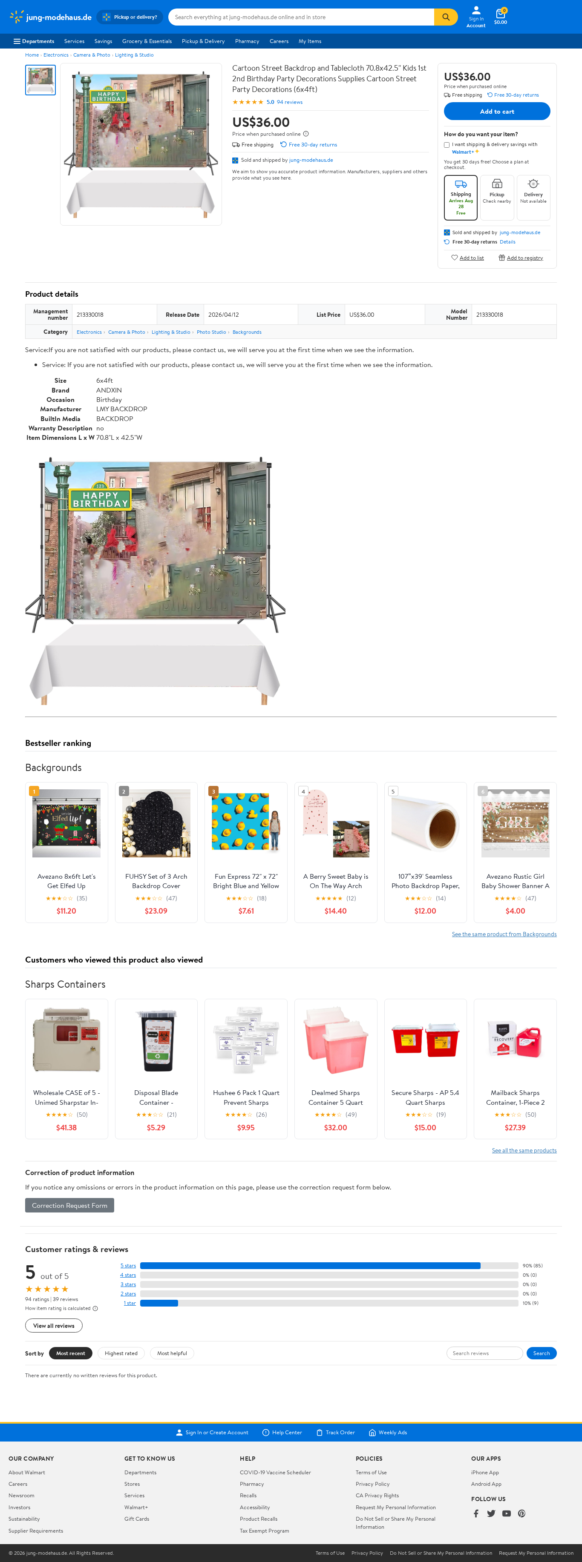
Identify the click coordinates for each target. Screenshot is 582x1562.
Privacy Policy (373, 1483)
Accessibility (255, 1507)
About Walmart (27, 1472)
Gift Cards (136, 1518)
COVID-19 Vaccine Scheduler (275, 1472)
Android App (486, 1483)
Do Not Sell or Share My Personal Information (441, 1553)
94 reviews (290, 102)
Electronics (56, 54)
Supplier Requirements (36, 1530)
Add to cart (497, 111)
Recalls (248, 1495)
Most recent (70, 1353)
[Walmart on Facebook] (476, 1514)
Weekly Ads (393, 1432)
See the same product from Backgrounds (504, 934)
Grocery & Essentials (147, 41)
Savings (103, 41)
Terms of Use (371, 1472)
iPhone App (485, 1472)
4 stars (128, 1275)
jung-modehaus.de (311, 159)
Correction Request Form (69, 1205)
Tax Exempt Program (264, 1530)
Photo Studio (211, 331)
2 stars (128, 1293)
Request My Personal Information (396, 1507)
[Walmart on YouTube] (506, 1514)
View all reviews (54, 1325)
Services (74, 41)
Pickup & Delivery (203, 41)
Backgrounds (247, 331)
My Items (310, 41)
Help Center (287, 1432)
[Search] (446, 17)
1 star (130, 1303)
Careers (279, 41)
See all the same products (524, 1150)
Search (541, 1353)
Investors (19, 1507)
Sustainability (24, 1518)
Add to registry (525, 257)
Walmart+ (136, 1507)
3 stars (128, 1284)
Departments (38, 41)
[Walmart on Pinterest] (522, 1514)
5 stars (128, 1265)
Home (32, 54)
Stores (132, 1483)
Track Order (340, 1432)
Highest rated (121, 1353)
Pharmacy (247, 41)
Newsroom (22, 1495)
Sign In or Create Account (217, 1432)
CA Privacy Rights (377, 1495)
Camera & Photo (91, 54)
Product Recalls (258, 1518)
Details (508, 242)
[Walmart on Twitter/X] (491, 1514)
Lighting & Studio (134, 54)
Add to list (472, 257)
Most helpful (172, 1353)
